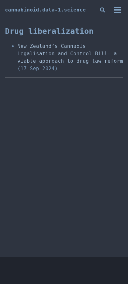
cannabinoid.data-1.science (45, 10)
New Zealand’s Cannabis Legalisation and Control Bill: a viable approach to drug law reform (70, 53)
